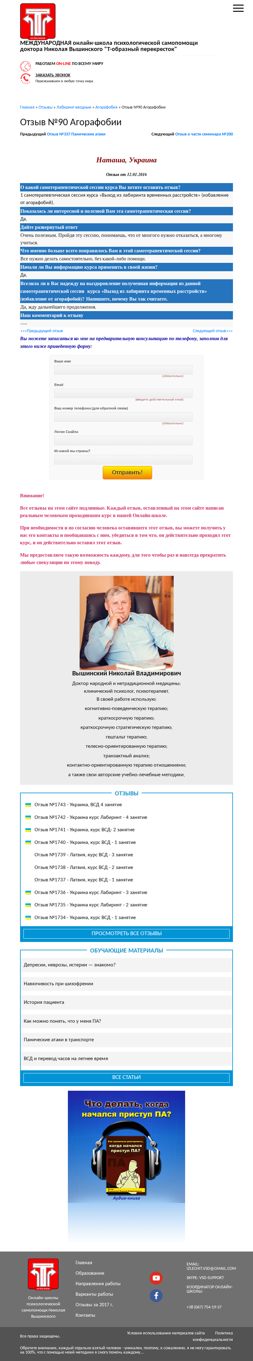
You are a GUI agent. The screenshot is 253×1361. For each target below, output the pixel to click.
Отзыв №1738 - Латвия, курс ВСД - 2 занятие (84, 867)
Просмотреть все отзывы (127, 934)
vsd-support (211, 1278)
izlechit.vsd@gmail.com (211, 1268)
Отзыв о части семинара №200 (204, 134)
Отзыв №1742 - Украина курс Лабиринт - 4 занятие (91, 817)
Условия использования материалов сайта (166, 1333)
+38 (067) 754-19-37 (204, 1307)
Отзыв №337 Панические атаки (76, 134)
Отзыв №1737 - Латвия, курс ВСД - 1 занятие (84, 880)
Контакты (85, 1315)
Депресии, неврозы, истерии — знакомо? (70, 965)
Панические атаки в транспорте (59, 1039)
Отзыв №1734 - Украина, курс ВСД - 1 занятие (85, 917)
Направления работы (98, 1284)
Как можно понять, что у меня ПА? (62, 1021)
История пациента (44, 1002)
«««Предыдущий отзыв (41, 331)
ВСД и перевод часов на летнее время (66, 1058)
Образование (90, 1273)
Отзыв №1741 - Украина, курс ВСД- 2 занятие (85, 829)
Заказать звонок (52, 75)
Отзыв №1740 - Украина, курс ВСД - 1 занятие (85, 842)
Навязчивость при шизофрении (58, 984)
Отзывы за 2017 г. (94, 1305)
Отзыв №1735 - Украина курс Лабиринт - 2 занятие (91, 905)
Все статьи (126, 1078)
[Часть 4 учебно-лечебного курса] (20, 483)
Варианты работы (94, 1294)
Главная (84, 1262)
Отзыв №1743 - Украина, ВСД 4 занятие (78, 804)
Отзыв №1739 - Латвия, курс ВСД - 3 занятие (84, 855)
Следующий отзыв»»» (213, 331)
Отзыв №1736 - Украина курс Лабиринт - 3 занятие (91, 892)
